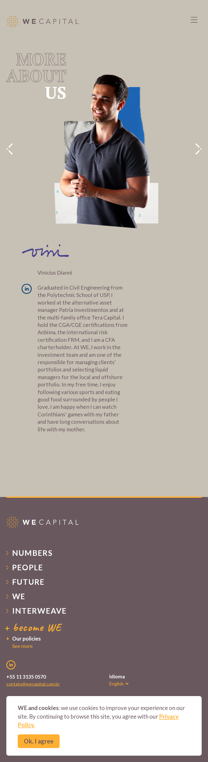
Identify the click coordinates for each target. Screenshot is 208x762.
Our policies (26, 638)
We (19, 596)
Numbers (32, 552)
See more (22, 646)
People (27, 567)
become (36, 627)
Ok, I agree (39, 741)
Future (28, 581)
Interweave (39, 610)
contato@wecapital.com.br (33, 684)
